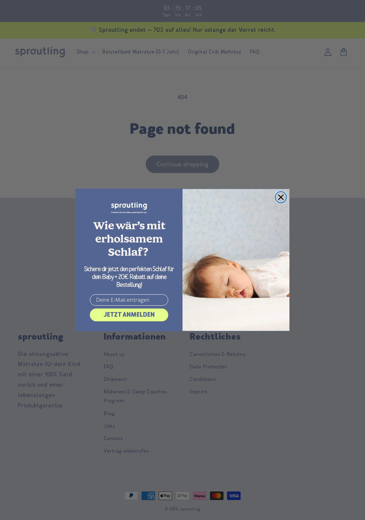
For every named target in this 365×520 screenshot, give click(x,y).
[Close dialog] (281, 197)
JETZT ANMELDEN (129, 314)
